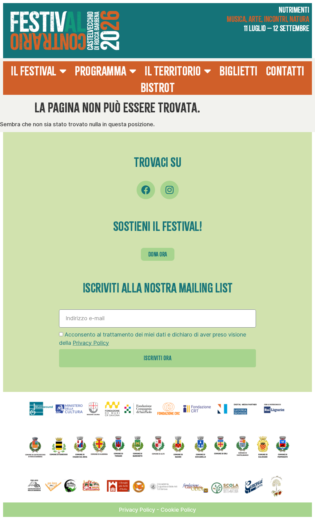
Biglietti (238, 71)
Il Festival (33, 71)
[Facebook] (146, 190)
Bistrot (158, 88)
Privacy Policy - (140, 509)
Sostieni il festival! (157, 226)
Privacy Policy (91, 343)
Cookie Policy (178, 509)
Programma (100, 71)
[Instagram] (169, 190)
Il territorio (173, 71)
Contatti (285, 71)
